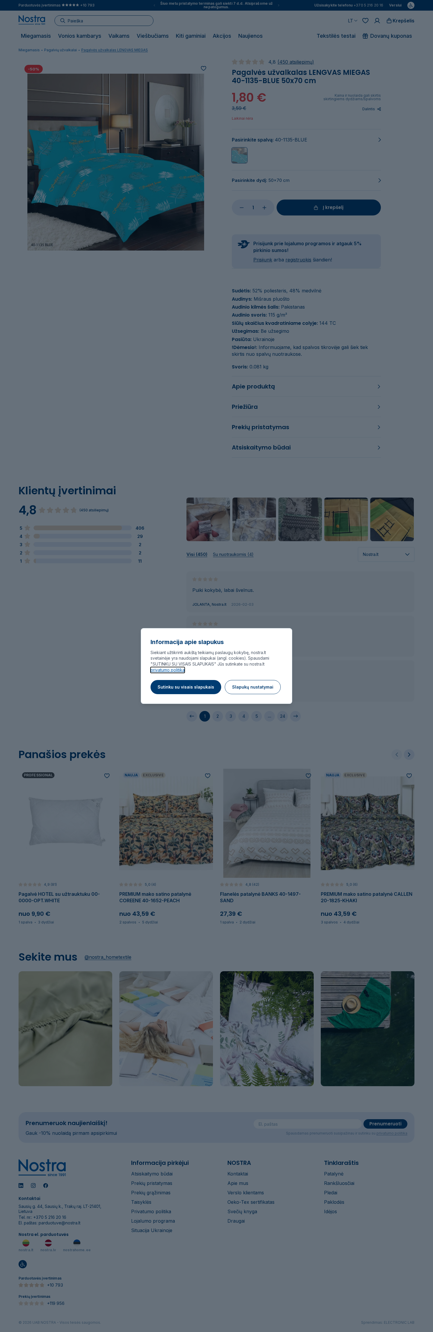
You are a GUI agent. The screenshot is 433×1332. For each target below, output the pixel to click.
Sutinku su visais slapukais (186, 686)
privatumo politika (168, 669)
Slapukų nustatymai (252, 686)
